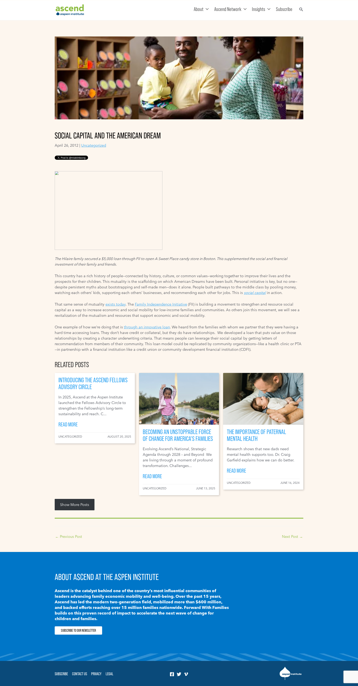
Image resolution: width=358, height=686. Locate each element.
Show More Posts (74, 504)
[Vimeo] (186, 674)
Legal (109, 673)
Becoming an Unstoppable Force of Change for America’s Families (178, 435)
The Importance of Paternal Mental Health (256, 435)
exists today (115, 304)
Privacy (96, 673)
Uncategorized (93, 145)
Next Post (292, 536)
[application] (206, 9)
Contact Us (79, 673)
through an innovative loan (147, 327)
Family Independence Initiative (161, 304)
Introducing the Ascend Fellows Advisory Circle (93, 383)
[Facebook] (172, 674)
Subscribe (61, 673)
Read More (68, 424)
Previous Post (68, 536)
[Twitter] (179, 674)
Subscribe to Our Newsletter (78, 630)
